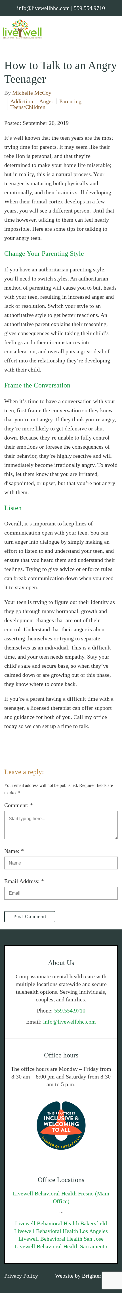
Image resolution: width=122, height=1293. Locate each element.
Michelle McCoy (31, 93)
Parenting (70, 101)
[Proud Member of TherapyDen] (61, 1125)
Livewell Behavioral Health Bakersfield (61, 1223)
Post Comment (30, 916)
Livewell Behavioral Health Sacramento (61, 1246)
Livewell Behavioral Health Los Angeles (61, 1231)
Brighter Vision (100, 1276)
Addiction (21, 101)
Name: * (14, 851)
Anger (46, 101)
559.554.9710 (69, 1010)
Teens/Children (27, 107)
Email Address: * (24, 881)
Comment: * (18, 805)
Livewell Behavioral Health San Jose (61, 1239)
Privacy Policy (21, 1276)
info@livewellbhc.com (69, 1021)
